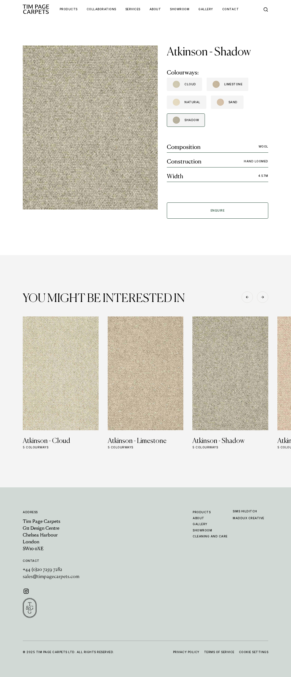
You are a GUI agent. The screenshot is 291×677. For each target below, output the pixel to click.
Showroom (202, 530)
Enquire (218, 210)
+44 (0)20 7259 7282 (42, 570)
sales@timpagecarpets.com (51, 577)
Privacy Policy (186, 652)
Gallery (200, 524)
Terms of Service (219, 652)
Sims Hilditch (245, 511)
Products (202, 512)
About (198, 518)
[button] (247, 297)
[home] (41, 9)
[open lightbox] (90, 127)
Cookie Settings (254, 652)
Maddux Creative (248, 518)
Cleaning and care (210, 536)
